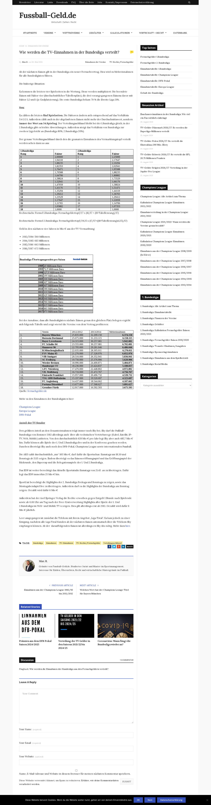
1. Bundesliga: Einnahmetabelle (156, 312)
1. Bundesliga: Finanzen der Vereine (158, 318)
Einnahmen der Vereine (95, 62)
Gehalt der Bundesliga (151, 93)
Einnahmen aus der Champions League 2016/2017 (165, 266)
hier (127, 525)
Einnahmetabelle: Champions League (159, 74)
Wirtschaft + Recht (151, 32)
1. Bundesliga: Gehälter (152, 324)
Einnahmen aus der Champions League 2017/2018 (165, 260)
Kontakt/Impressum (116, 2)
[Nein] (207, 800)
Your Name (30, 729)
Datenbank (180, 32)
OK (138, 800)
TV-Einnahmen (66, 543)
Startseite (30, 32)
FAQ (73, 2)
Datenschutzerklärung (142, 2)
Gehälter (95, 32)
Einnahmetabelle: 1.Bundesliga (155, 68)
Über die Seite (86, 2)
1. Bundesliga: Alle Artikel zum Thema (159, 306)
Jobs (99, 2)
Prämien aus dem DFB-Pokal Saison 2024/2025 (35, 643)
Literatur (39, 2)
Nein (150, 800)
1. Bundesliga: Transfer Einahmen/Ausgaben (163, 346)
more (130, 546)
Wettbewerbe (71, 32)
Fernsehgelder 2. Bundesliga (155, 62)
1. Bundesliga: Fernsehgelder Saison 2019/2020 (164, 340)
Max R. (25, 62)
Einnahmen (51, 543)
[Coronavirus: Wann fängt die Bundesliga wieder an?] (115, 626)
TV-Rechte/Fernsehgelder (121, 62)
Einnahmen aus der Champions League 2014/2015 (166, 278)
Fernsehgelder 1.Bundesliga (154, 56)
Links (50, 2)
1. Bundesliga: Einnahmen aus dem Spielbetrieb (164, 358)
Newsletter (25, 2)
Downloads (62, 2)
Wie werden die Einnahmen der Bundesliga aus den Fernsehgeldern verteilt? (69, 669)
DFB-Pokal (25, 414)
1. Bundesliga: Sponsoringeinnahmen (159, 352)
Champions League (29, 406)
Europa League (27, 410)
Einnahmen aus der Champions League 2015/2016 (166, 272)
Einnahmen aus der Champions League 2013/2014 (165, 285)
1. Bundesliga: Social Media (153, 364)
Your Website (31, 756)
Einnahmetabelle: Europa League (157, 87)
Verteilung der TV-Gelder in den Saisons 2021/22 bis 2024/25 (74, 645)
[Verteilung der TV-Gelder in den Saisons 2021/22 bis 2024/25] (76, 626)
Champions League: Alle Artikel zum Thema (163, 196)
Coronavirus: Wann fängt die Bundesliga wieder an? (114, 643)
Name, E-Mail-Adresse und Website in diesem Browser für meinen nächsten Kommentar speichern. (75, 774)
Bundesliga (38, 543)
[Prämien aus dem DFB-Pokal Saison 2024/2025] (37, 626)
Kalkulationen (120, 32)
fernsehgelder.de (37, 391)
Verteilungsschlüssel (112, 543)
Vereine (48, 32)
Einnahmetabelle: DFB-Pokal (155, 80)
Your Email (30, 743)
